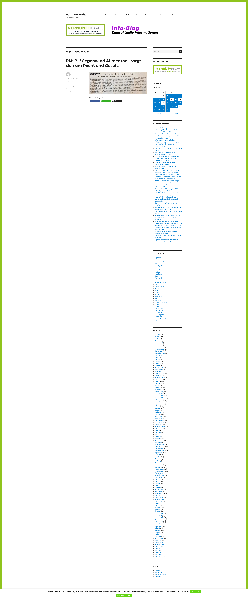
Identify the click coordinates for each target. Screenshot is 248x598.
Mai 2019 (157, 459)
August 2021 (158, 404)
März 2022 (158, 390)
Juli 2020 (157, 430)
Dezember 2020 (159, 420)
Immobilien (158, 274)
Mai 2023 (157, 361)
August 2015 (158, 546)
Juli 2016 (157, 528)
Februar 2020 (159, 440)
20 (180, 103)
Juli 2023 (157, 357)
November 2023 (159, 349)
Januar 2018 (158, 491)
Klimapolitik (158, 278)
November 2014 (159, 556)
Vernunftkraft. (76, 14)
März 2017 (158, 512)
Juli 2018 (157, 479)
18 (171, 103)
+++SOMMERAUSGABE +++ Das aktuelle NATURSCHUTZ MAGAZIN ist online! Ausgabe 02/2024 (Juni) (167, 158)
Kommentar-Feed (160, 574)
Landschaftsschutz (160, 282)
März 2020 (158, 438)
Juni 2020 (158, 432)
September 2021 (159, 402)
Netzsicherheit (159, 286)
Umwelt (157, 304)
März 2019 (158, 463)
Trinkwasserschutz (161, 302)
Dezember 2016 (159, 518)
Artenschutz (158, 260)
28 (155, 110)
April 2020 (158, 436)
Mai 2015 (157, 550)
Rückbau (157, 292)
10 (167, 99)
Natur (156, 284)
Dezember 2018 (159, 469)
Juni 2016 (157, 530)
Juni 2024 (158, 335)
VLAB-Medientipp (160, 146)
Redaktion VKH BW (72, 78)
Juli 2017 (157, 504)
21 (155, 106)
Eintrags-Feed (159, 572)
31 (167, 110)
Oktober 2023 (159, 351)
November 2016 (159, 520)
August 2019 (158, 453)
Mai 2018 (157, 483)
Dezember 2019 (159, 445)
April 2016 (158, 534)
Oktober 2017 (159, 497)
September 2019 (160, 451)
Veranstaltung (159, 309)
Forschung (158, 268)
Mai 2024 (157, 337)
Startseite (109, 15)
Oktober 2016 (159, 522)
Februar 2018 (159, 489)
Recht (68, 89)
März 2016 (158, 536)
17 (167, 103)
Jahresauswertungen (161, 244)
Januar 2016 (158, 540)
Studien (157, 298)
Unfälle (157, 306)
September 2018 (159, 475)
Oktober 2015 (159, 542)
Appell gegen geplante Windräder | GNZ (167, 175)
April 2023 (158, 363)
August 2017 (158, 501)
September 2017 (159, 499)
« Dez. (159, 113)
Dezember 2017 (159, 493)
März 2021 (158, 414)
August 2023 (158, 355)
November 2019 (159, 447)
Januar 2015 (158, 554)
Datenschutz (177, 15)
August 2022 (158, 379)
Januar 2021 (158, 418)
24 (167, 106)
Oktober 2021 (159, 400)
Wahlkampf (158, 313)
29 (159, 110)
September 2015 (159, 544)
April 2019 (158, 461)
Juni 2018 (157, 481)
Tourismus (158, 300)
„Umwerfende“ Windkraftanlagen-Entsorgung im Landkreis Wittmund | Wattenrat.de (166, 199)
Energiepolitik (70, 86)
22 (159, 106)
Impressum (164, 15)
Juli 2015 (157, 548)
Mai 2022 (157, 386)
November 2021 (159, 398)
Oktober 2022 (159, 375)
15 (159, 103)
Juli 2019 (157, 455)
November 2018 (159, 471)
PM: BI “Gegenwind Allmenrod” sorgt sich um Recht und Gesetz (103, 63)
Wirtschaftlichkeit (160, 319)
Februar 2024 (159, 343)
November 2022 (159, 373)
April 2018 (158, 485)
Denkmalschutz (159, 262)
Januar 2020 (158, 442)
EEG (156, 264)
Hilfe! (128, 15)
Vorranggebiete (71, 91)
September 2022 (160, 377)
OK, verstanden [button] (195, 592)
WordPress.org (159, 576)
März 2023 (158, 365)
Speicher (157, 294)
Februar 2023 (159, 367)
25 (172, 106)
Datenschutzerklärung (124, 595)
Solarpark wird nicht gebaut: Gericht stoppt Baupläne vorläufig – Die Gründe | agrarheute (168, 217)
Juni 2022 (158, 383)
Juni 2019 (157, 457)
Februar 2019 (159, 465)
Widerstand (69, 84)
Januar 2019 (158, 467)
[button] (95, 101)
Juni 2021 (157, 408)
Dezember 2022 (159, 371)
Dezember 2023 (159, 347)
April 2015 (158, 552)
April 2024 (158, 339)
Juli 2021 (157, 406)
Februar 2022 (159, 392)
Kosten (157, 280)
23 (163, 106)
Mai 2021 (157, 410)
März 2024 (158, 341)
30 (163, 110)
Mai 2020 (157, 434)
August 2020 (158, 428)
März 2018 (158, 487)
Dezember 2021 (159, 396)
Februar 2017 (159, 514)
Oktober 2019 (159, 449)
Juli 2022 (157, 381)
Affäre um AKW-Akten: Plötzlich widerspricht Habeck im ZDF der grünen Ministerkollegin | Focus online (167, 142)
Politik (78, 86)
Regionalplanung (75, 89)
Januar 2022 (158, 394)
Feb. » (176, 113)
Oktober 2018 (159, 473)
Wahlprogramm (159, 315)
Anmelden (158, 570)
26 (176, 106)
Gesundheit (158, 270)
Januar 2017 (158, 516)
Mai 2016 (157, 532)
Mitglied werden (141, 15)
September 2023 (160, 353)
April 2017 (158, 510)
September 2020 (160, 426)
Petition (157, 288)
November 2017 (159, 495)
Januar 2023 (158, 369)
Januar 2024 (158, 345)
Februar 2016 (159, 538)
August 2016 (158, 526)
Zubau (78, 91)
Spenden (154, 15)
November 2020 (159, 422)
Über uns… (119, 15)
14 (155, 103)
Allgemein (158, 258)
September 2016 (160, 524)
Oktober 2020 (159, 424)
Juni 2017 (157, 506)
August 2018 (158, 477)
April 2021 (158, 412)
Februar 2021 (159, 416)
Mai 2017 (157, 508)
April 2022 (158, 388)
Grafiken (157, 272)
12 (176, 99)
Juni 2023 (157, 359)
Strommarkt (158, 296)
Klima (156, 276)
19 (176, 103)
